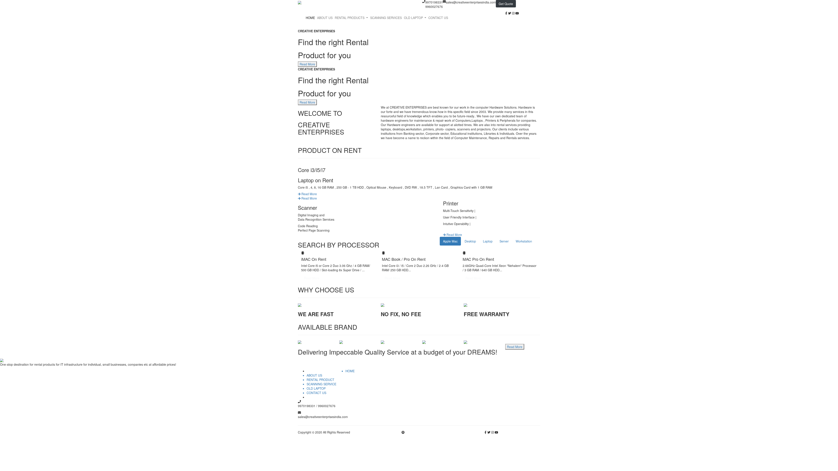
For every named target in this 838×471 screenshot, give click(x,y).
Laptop (488, 241)
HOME (310, 17)
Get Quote (506, 4)
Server (504, 241)
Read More (309, 194)
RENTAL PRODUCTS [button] (350, 17)
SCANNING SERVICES (386, 17)
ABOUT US (325, 17)
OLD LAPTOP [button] (414, 17)
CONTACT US (438, 17)
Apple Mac (450, 241)
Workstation (524, 241)
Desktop (470, 241)
